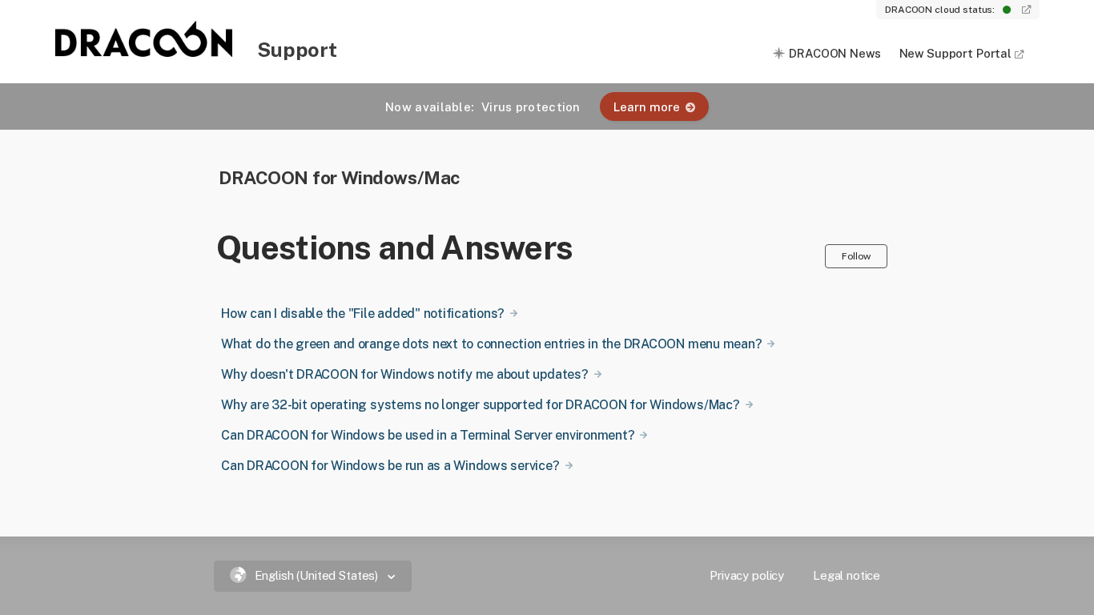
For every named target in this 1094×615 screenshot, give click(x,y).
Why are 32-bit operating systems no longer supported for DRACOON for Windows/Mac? (480, 404)
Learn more (646, 107)
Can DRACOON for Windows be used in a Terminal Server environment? (427, 435)
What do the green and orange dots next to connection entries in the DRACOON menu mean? (491, 344)
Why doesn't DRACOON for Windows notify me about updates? (405, 374)
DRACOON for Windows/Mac (340, 177)
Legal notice (846, 575)
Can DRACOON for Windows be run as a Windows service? (390, 465)
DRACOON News (834, 53)
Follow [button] (856, 256)
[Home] (144, 52)
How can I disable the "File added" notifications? (363, 313)
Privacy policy (747, 575)
